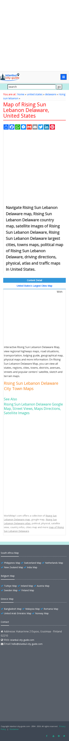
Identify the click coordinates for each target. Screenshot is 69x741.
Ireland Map (27, 585)
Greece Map (7, 598)
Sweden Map (10, 590)
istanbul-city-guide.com (22, 639)
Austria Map (43, 585)
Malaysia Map (32, 608)
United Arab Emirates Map (17, 613)
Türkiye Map (10, 585)
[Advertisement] (34, 35)
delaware (50, 94)
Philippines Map (12, 562)
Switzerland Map (32, 562)
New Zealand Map (13, 567)
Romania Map (51, 608)
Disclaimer (14, 729)
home (20, 94)
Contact (5, 621)
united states (35, 94)
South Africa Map (10, 552)
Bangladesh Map (13, 608)
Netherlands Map (54, 562)
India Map (32, 567)
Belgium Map (8, 575)
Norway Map (42, 613)
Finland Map (27, 590)
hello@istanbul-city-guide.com (27, 643)
